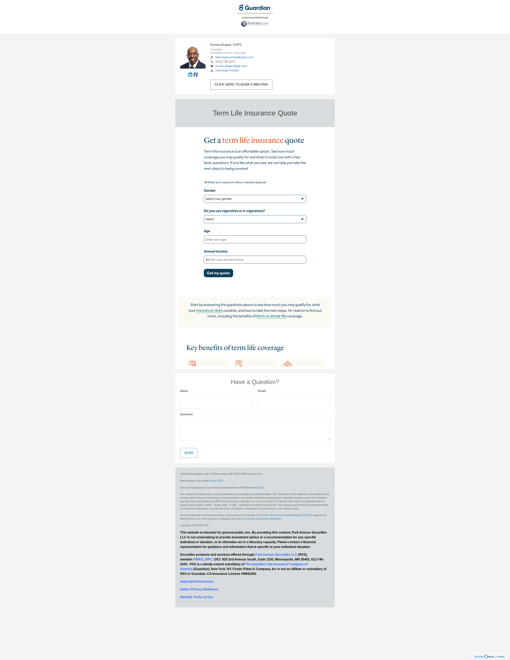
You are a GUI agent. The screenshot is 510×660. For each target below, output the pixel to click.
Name (184, 391)
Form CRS (216, 480)
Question (186, 414)
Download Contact (227, 70)
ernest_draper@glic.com (231, 66)
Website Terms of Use (196, 597)
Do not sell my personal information (262, 518)
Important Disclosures (197, 581)
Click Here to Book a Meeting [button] (241, 84)
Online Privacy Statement (199, 589)
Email (262, 391)
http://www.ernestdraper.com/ (234, 57)
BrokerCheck (257, 487)
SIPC (208, 559)
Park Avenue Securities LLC (276, 554)
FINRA (198, 559)
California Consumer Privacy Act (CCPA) (290, 515)
